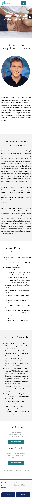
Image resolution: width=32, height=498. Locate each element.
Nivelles (4, 202)
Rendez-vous (16, 442)
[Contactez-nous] (30, 16)
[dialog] (16, 489)
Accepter (23, 494)
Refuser (8, 494)
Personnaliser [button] (4, 490)
